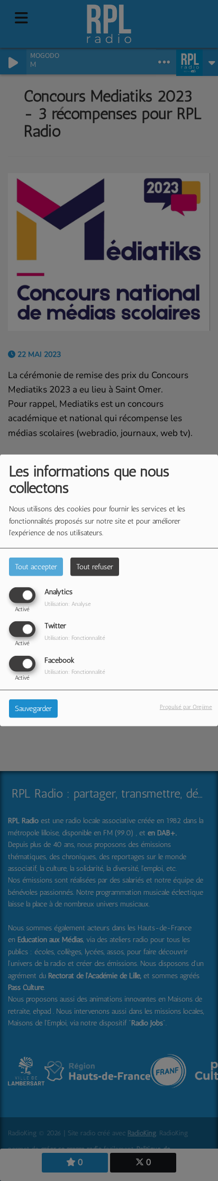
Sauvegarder (33, 708)
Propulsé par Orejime (186, 706)
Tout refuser (94, 566)
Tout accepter (36, 566)
